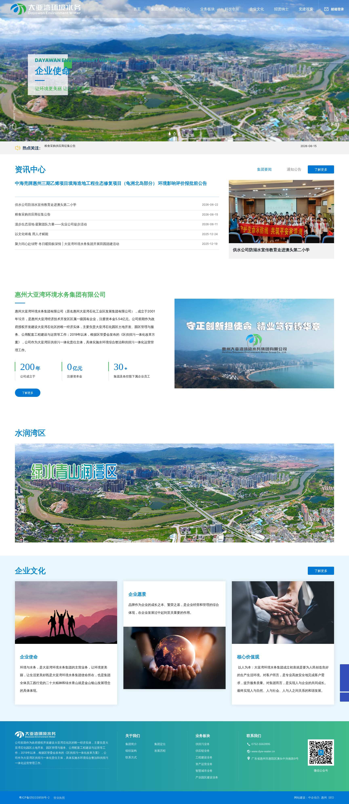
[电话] (344, 668)
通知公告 (294, 169)
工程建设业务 (204, 757)
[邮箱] (344, 677)
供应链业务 (203, 750)
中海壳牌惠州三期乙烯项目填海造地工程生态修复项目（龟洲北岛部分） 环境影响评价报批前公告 (111, 183)
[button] (169, 133)
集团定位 (160, 744)
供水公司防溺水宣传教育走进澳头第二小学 (45, 205)
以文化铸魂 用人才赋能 (31, 234)
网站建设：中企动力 (307, 797)
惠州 (324, 797)
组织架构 (131, 750)
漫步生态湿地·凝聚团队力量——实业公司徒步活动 (51, 224)
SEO (331, 797)
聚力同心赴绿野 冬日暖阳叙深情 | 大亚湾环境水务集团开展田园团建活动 (67, 244)
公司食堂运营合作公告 (58, 148)
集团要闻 (264, 169)
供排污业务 (203, 744)
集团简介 (131, 744)
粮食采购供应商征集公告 (32, 214)
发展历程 (160, 750)
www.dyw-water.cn (263, 751)
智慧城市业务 (204, 770)
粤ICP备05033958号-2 (34, 797)
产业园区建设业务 (207, 777)
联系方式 (131, 757)
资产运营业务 (204, 764)
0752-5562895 (260, 744)
